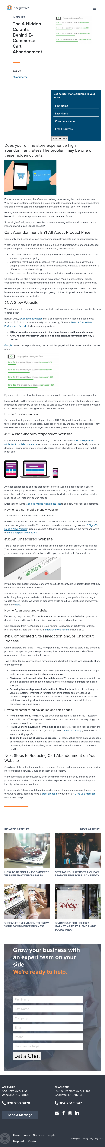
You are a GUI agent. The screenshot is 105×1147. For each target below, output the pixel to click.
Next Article (90, 829)
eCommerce (20, 77)
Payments (99, 1139)
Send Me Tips (59, 138)
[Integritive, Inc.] (18, 7)
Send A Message (20, 1115)
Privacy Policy (88, 1139)
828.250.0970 (18, 1103)
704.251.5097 (70, 1103)
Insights (19, 17)
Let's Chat (27, 1056)
